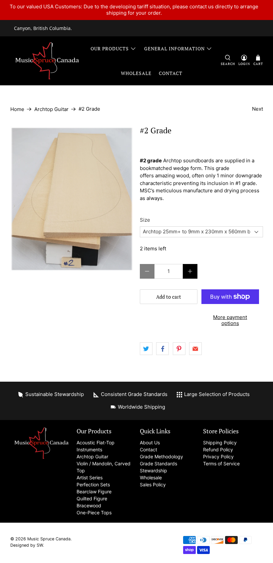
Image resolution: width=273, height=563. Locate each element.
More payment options (230, 320)
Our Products (110, 48)
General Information (174, 48)
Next (257, 109)
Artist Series (90, 477)
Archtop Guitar (51, 109)
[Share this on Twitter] (146, 348)
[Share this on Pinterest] (179, 348)
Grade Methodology (161, 456)
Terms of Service (221, 463)
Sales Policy (153, 484)
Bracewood (89, 505)
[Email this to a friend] (195, 348)
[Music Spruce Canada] (47, 60)
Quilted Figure (92, 498)
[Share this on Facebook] (162, 348)
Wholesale (136, 73)
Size (145, 220)
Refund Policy (218, 449)
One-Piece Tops (94, 512)
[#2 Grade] (72, 199)
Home (17, 109)
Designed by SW (26, 545)
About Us (150, 442)
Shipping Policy (220, 442)
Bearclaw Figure (94, 491)
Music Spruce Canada (49, 538)
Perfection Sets (93, 484)
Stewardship (153, 470)
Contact (170, 73)
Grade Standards (158, 463)
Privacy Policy (218, 456)
